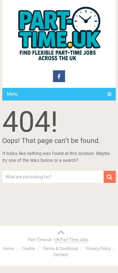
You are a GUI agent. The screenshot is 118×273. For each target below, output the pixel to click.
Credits (28, 248)
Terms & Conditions (60, 248)
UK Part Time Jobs (72, 239)
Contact (61, 254)
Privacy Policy (98, 248)
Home (8, 248)
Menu (12, 94)
